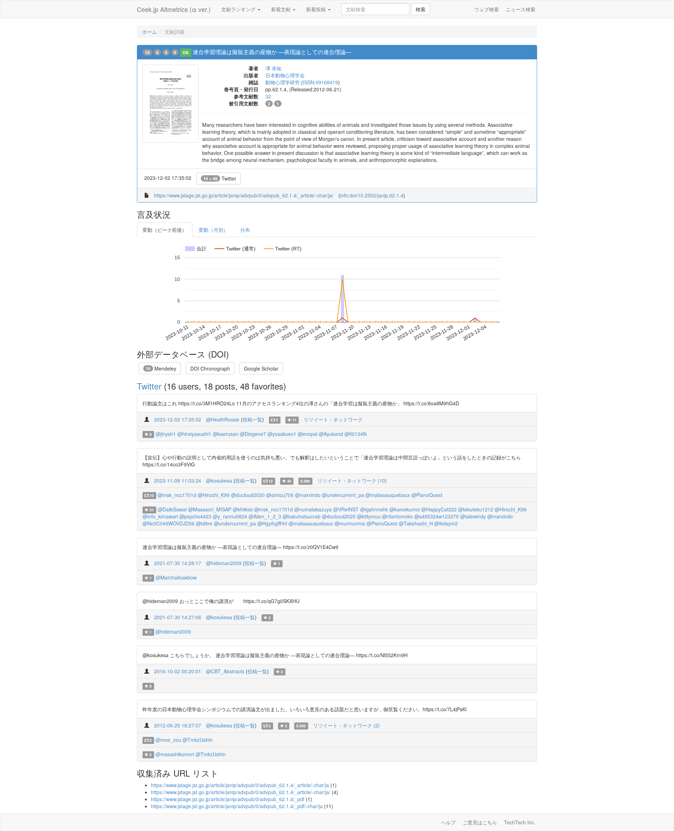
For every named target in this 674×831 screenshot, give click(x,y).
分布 (245, 229)
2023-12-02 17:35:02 (177, 419)
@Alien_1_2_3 (265, 516)
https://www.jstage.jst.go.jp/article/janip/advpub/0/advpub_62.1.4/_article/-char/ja (240, 785)
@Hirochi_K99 (214, 494)
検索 (420, 9)
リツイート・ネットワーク (333, 419)
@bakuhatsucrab (302, 516)
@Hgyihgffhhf (272, 523)
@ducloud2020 (248, 494)
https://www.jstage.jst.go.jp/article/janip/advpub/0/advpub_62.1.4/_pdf (227, 799)
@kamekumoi (404, 509)
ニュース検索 (520, 9)
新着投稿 (316, 9)
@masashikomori (175, 754)
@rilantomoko (397, 516)
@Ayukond (331, 433)
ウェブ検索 (486, 9)
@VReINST (346, 509)
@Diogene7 (253, 433)
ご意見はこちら (480, 822)
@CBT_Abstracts (225, 671)
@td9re (204, 523)
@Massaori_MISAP (209, 509)
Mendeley (161, 368)
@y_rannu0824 (230, 516)
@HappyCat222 (439, 509)
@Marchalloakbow (176, 577)
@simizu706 (279, 494)
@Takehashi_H (416, 523)
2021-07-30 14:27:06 (177, 617)
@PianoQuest (426, 494)
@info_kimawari (160, 516)
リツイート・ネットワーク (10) (352, 480)
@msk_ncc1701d (177, 494)
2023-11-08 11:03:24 (177, 480)
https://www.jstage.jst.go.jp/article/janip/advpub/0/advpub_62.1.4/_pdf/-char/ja (237, 806)
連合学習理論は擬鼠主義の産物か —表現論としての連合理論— (272, 52)
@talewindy (473, 516)
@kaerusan (225, 433)
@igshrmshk (374, 509)
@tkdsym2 (446, 523)
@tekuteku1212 (475, 509)
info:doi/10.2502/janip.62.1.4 (371, 195)
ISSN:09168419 (320, 82)
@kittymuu (369, 516)
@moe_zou (168, 739)
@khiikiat (243, 509)
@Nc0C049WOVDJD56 (168, 523)
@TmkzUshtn (198, 739)
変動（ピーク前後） (165, 229)
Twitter (219, 178)
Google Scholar (261, 368)
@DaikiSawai (172, 509)
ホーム (149, 31)
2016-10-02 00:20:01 (177, 671)
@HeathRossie (222, 419)
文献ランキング (239, 9)
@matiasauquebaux (387, 494)
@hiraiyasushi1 (194, 433)
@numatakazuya (313, 509)
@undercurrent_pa (343, 494)
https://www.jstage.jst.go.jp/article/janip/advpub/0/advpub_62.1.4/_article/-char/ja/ (243, 195)
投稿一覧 (252, 419)
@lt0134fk (355, 433)
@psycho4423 (195, 516)
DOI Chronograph (210, 368)
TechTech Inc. (519, 822)
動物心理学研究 (282, 82)
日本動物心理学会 (285, 75)
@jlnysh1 (166, 433)
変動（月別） (213, 229)
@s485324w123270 (436, 516)
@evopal (307, 433)
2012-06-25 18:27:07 (177, 725)
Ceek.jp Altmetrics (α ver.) (174, 9)
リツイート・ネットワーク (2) (346, 725)
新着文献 (281, 9)
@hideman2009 (224, 563)
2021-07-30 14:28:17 (177, 563)
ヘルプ (448, 822)
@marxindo (308, 494)
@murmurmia (350, 523)
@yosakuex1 (281, 433)
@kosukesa (219, 480)
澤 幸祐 (273, 68)
